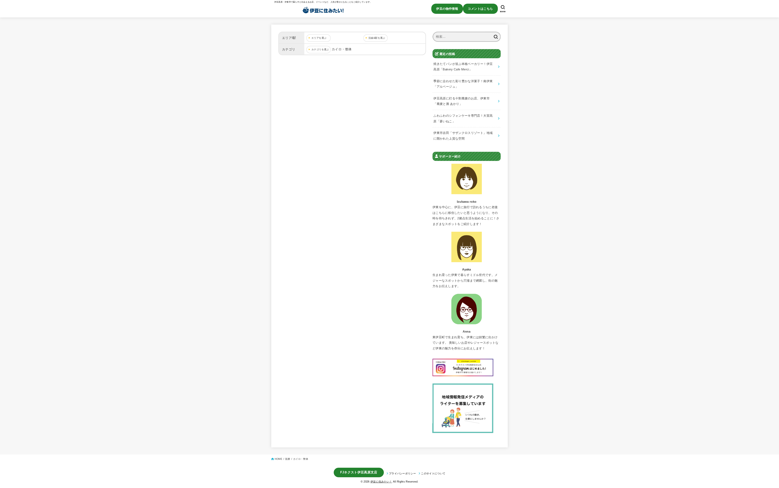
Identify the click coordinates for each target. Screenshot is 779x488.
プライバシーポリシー (402, 473)
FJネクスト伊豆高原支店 (358, 472)
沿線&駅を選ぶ (376, 38)
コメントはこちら (480, 8)
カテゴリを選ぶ (320, 49)
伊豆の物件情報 (447, 8)
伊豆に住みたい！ (381, 481)
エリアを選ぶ (318, 38)
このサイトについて (433, 473)
